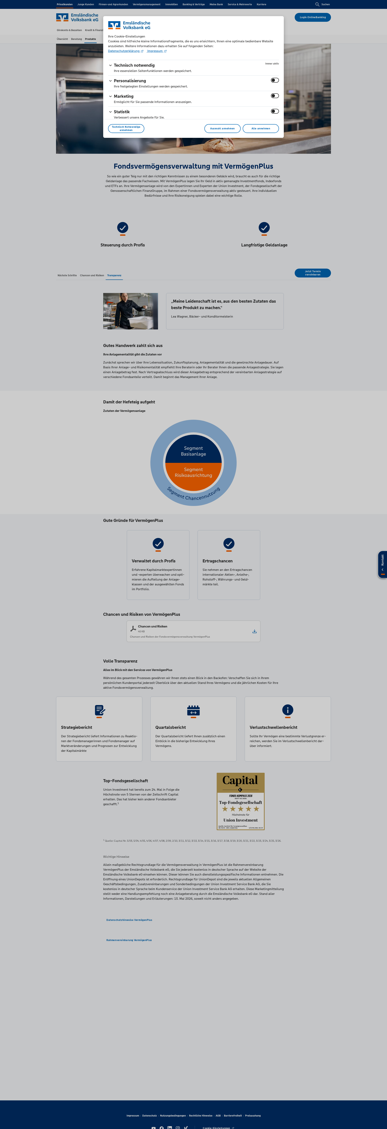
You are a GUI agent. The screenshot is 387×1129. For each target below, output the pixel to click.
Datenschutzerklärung (124, 51)
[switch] (275, 80)
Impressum (155, 51)
